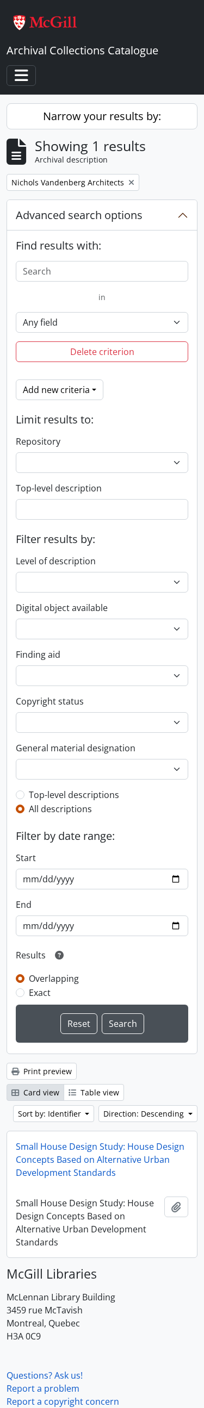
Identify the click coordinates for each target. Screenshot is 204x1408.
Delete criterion (102, 352)
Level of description (56, 561)
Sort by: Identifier (50, 1113)
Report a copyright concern (63, 1401)
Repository (38, 441)
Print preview (46, 1071)
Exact (40, 993)
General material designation (75, 748)
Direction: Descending (144, 1113)
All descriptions (60, 809)
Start (26, 858)
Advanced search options (79, 215)
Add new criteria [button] (56, 390)
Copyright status (50, 701)
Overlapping (54, 979)
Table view (98, 1092)
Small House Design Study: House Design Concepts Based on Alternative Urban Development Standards (100, 1160)
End (24, 905)
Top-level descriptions (74, 795)
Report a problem (43, 1388)
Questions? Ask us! (45, 1375)
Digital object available (62, 608)
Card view (40, 1092)
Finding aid (38, 655)
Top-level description (59, 488)
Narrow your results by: (102, 116)
